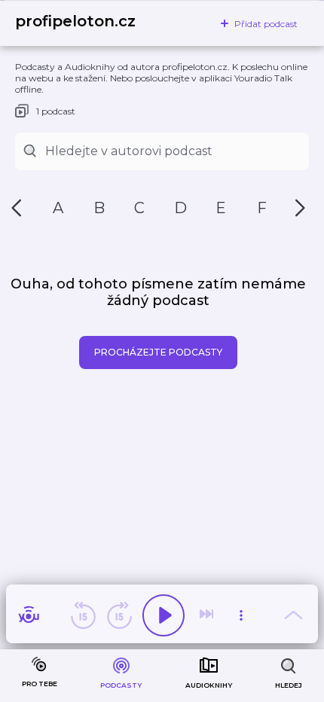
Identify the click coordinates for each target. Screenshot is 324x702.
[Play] (163, 615)
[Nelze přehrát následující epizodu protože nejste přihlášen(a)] (208, 615)
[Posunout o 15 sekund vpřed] (119, 615)
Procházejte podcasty (158, 352)
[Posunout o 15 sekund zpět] (83, 615)
